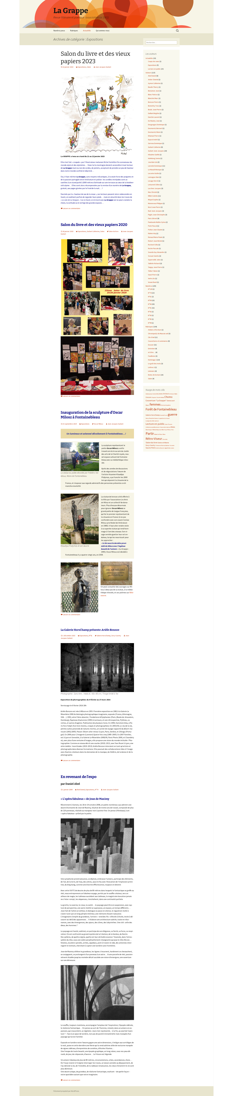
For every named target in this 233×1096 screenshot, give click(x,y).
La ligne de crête (150, 421)
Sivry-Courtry (116, 636)
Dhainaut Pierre (153, 136)
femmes (155, 404)
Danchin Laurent (153, 117)
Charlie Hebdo (160, 397)
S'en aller (164, 439)
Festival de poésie (166, 405)
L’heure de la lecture (165, 427)
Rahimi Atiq (152, 233)
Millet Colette (153, 196)
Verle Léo (151, 278)
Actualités (87, 30)
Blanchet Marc (153, 98)
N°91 (90, 636)
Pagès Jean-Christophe (156, 215)
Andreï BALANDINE (158, 394)
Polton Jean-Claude (155, 230)
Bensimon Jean (153, 91)
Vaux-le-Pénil (150, 448)
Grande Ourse (163, 415)
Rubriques (74, 30)
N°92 (149, 312)
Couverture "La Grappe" (156, 400)
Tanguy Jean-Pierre (155, 267)
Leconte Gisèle (153, 173)
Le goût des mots (154, 363)
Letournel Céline (154, 185)
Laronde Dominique (155, 166)
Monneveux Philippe (155, 203)
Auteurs (148, 73)
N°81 (149, 297)
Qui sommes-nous (102, 30)
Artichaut (171, 394)
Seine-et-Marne (163, 443)
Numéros (149, 286)
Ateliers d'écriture (154, 330)
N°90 (149, 304)
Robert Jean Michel (155, 241)
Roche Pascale (153, 248)
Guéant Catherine (93, 231)
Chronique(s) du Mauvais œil (158, 333)
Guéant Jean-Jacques (156, 151)
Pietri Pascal (152, 226)
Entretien (151, 348)
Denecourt (171, 401)
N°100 (150, 289)
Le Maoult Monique (155, 170)
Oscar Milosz (98, 424)
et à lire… (151, 352)
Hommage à (152, 360)
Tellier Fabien (153, 271)
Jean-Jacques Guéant (103, 67)
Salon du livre (113, 231)
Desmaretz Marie (154, 132)
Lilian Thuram (168, 424)
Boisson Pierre (153, 102)
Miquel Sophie (153, 200)
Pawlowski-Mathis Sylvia (156, 222)
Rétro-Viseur (154, 439)
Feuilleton (151, 356)
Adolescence (149, 394)
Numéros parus (59, 30)
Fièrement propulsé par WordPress (66, 1091)
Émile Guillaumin (160, 448)
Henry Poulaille (150, 418)
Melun (173, 427)
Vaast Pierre (152, 275)
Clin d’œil (151, 337)
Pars (172, 430)
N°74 (96, 789)
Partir (150, 433)
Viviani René (152, 282)
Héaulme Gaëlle (153, 155)
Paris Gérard (152, 218)
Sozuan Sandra (153, 256)
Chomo (168, 397)
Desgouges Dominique (156, 124)
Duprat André (153, 139)
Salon (89, 67)
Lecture (157, 421)
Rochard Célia (153, 245)
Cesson (148, 397)
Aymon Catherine (154, 83)
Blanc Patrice (152, 94)
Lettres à (151, 367)
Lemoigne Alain (153, 177)
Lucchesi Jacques (154, 188)
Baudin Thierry (153, 87)
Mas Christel (152, 192)
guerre (172, 414)
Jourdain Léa (152, 162)
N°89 (149, 300)
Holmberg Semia (154, 158)
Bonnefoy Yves (153, 106)
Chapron (153, 397)
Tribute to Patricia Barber (162, 445)
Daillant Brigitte (153, 113)
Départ (147, 405)
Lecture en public (154, 69)
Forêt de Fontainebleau (161, 409)
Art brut (166, 394)
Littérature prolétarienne (152, 427)
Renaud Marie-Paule (155, 237)
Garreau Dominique (155, 143)
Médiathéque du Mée (158, 430)
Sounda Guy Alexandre (156, 252)
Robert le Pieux (158, 434)
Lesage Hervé (153, 181)
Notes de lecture (154, 375)
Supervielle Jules (154, 260)
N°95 (149, 319)
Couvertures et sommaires (158, 341)
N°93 (149, 315)
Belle (176, 394)
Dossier (151, 345)
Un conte (172, 445)
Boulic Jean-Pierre (154, 109)
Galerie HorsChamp (104, 636)
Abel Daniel (81, 789)
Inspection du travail (164, 418)
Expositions (82, 67)
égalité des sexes (169, 448)
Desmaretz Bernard (155, 128)
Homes (156, 418)
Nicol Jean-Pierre (154, 207)
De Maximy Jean (154, 121)
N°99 (149, 323)
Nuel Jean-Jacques (155, 211)
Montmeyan (149, 430)
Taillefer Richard (154, 263)
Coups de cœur (153, 61)
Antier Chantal (153, 79)
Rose (164, 434)
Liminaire (151, 371)
